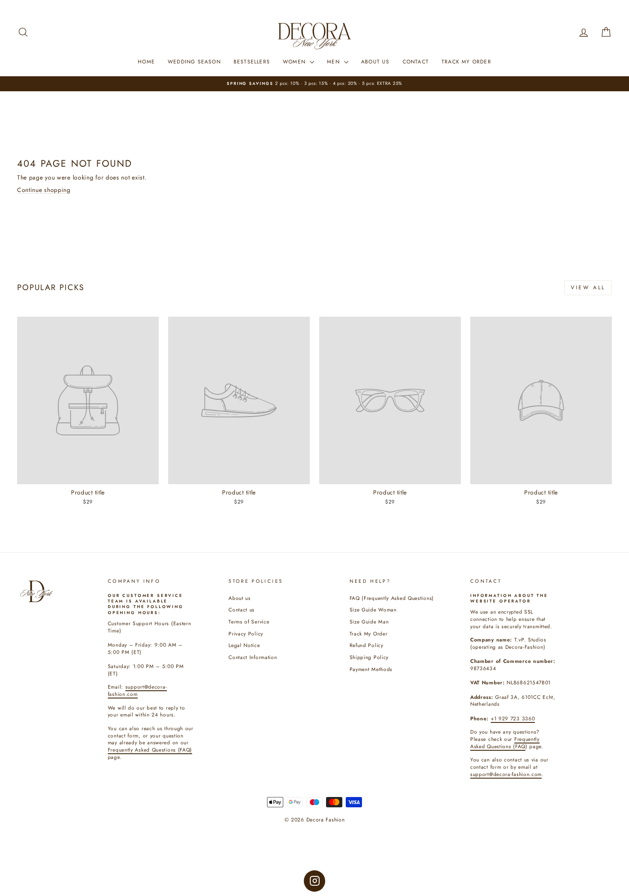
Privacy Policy (245, 633)
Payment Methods (371, 669)
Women (295, 62)
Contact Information (252, 657)
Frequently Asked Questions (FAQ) (150, 749)
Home (146, 62)
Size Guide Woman (373, 609)
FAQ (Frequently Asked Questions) (392, 598)
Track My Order (466, 62)
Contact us (241, 609)
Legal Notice (244, 645)
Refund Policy (366, 645)
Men (334, 62)
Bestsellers (252, 62)
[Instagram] (314, 881)
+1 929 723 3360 (513, 718)
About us (239, 598)
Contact (416, 62)
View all (588, 287)
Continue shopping (44, 190)
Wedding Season (194, 62)
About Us (375, 62)
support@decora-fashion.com (506, 774)
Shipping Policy (369, 657)
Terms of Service (248, 621)
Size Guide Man (369, 621)
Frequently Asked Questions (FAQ (505, 742)
